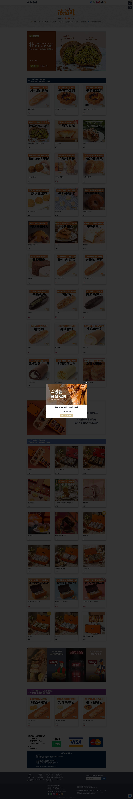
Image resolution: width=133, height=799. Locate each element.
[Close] (86, 382)
